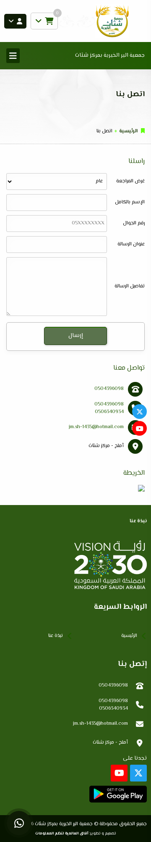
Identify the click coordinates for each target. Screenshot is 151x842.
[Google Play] (118, 794)
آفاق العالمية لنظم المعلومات (62, 833)
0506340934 (109, 412)
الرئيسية (128, 131)
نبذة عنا (55, 636)
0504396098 (109, 389)
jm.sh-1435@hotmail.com (96, 427)
